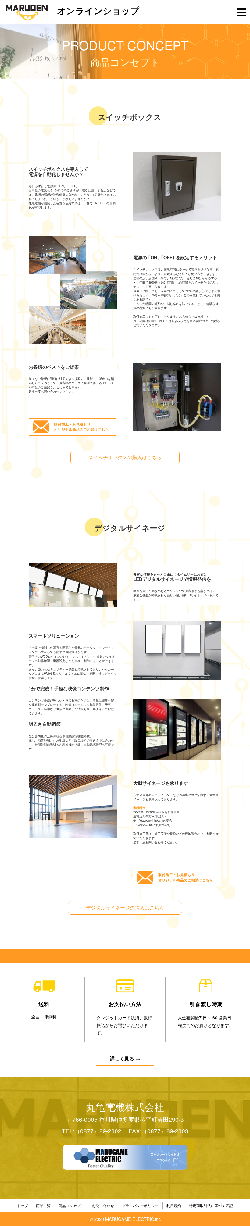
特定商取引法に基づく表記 (211, 1205)
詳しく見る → (125, 1058)
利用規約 (173, 1205)
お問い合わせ (103, 1205)
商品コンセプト (71, 1205)
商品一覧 (43, 1205)
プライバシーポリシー (140, 1205)
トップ (22, 1205)
